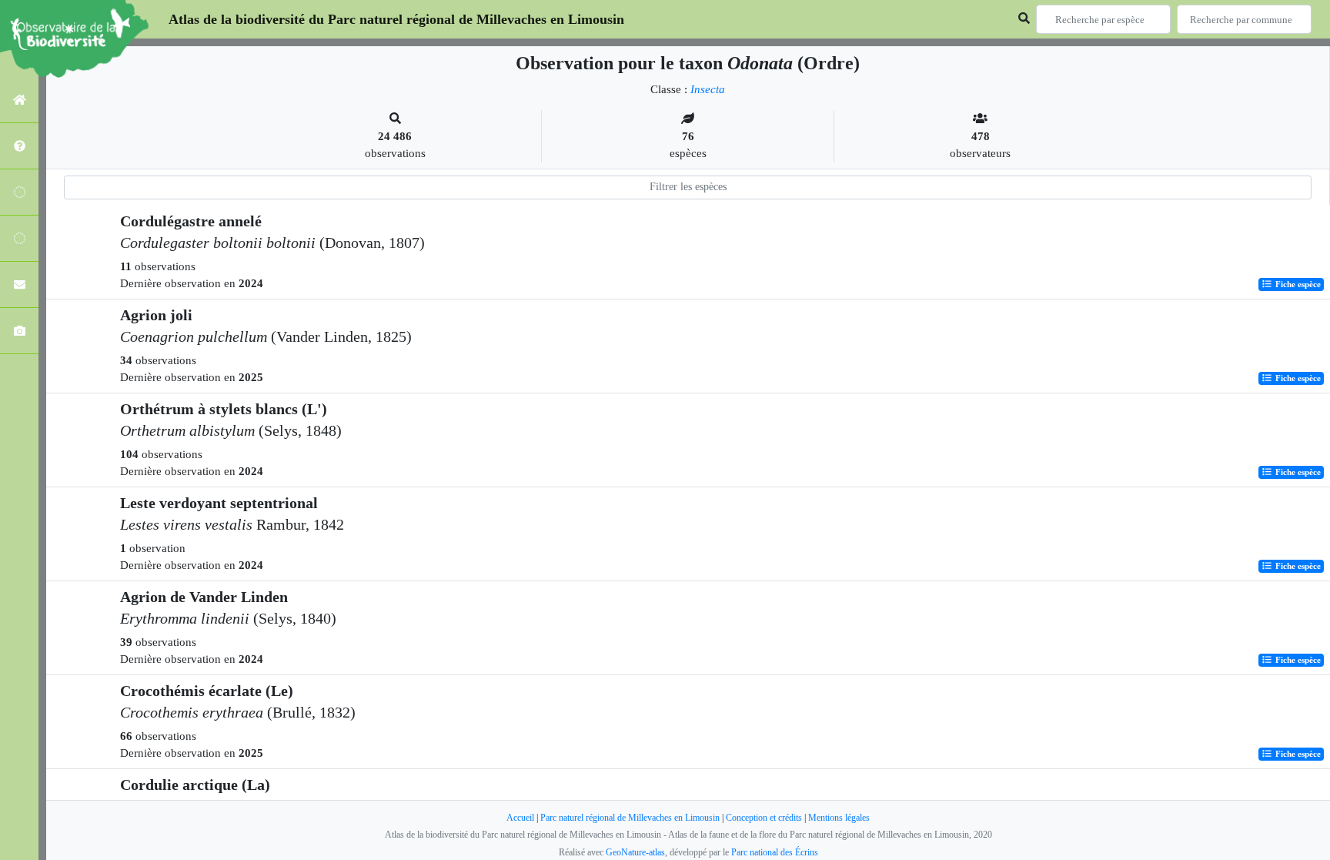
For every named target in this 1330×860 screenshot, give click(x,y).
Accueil (520, 817)
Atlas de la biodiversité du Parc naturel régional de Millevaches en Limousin (396, 19)
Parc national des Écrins (774, 852)
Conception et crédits (764, 817)
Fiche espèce (1297, 284)
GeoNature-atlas (635, 852)
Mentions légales (839, 817)
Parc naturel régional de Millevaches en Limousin (630, 817)
